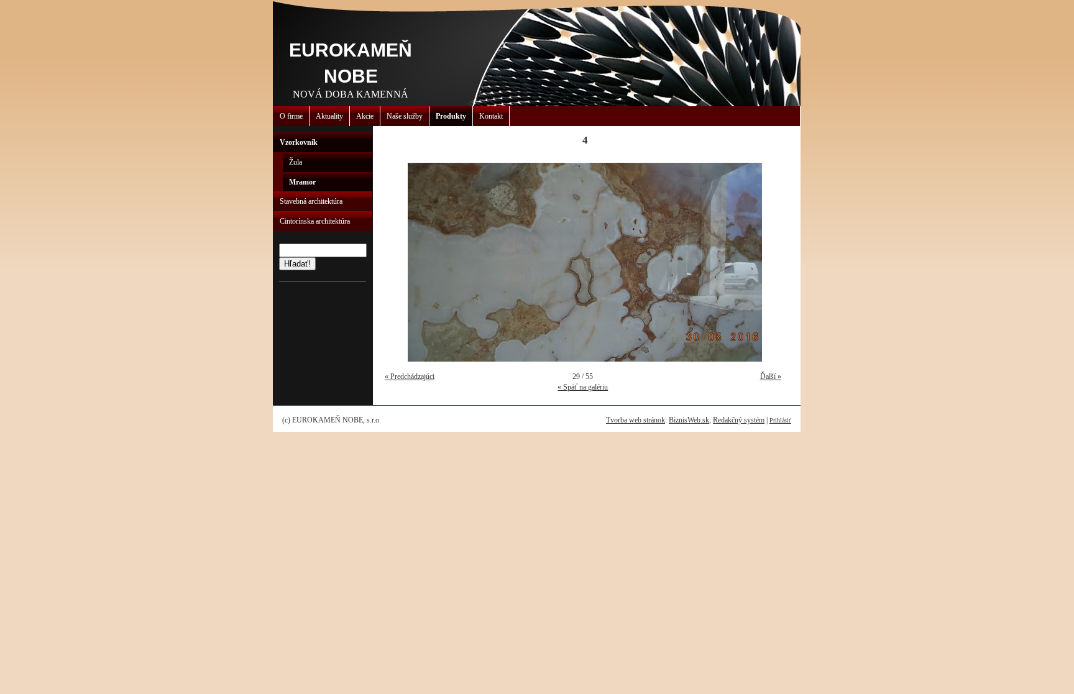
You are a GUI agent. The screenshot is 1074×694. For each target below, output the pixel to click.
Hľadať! (297, 263)
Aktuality (329, 116)
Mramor (302, 182)
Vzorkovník (299, 142)
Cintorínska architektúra (315, 221)
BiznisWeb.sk (689, 420)
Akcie (365, 116)
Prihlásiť (780, 420)
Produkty (451, 116)
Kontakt (491, 116)
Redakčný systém (738, 420)
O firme (291, 116)
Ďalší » (770, 376)
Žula (295, 162)
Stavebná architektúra (311, 201)
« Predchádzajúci (409, 376)
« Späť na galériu (583, 387)
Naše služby (405, 116)
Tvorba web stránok (635, 420)
